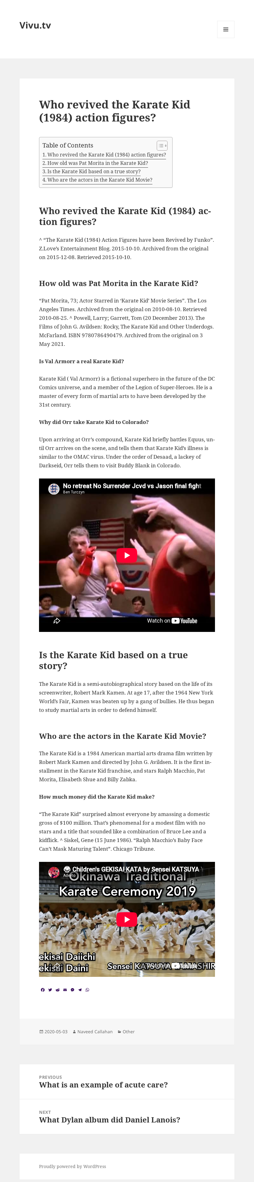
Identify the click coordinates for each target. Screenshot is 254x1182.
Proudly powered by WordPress (72, 1166)
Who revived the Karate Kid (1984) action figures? (106, 154)
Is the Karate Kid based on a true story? (94, 171)
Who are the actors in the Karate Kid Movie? (99, 179)
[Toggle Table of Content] (159, 145)
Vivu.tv (35, 25)
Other (129, 1031)
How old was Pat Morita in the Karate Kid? (97, 163)
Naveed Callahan (95, 1031)
